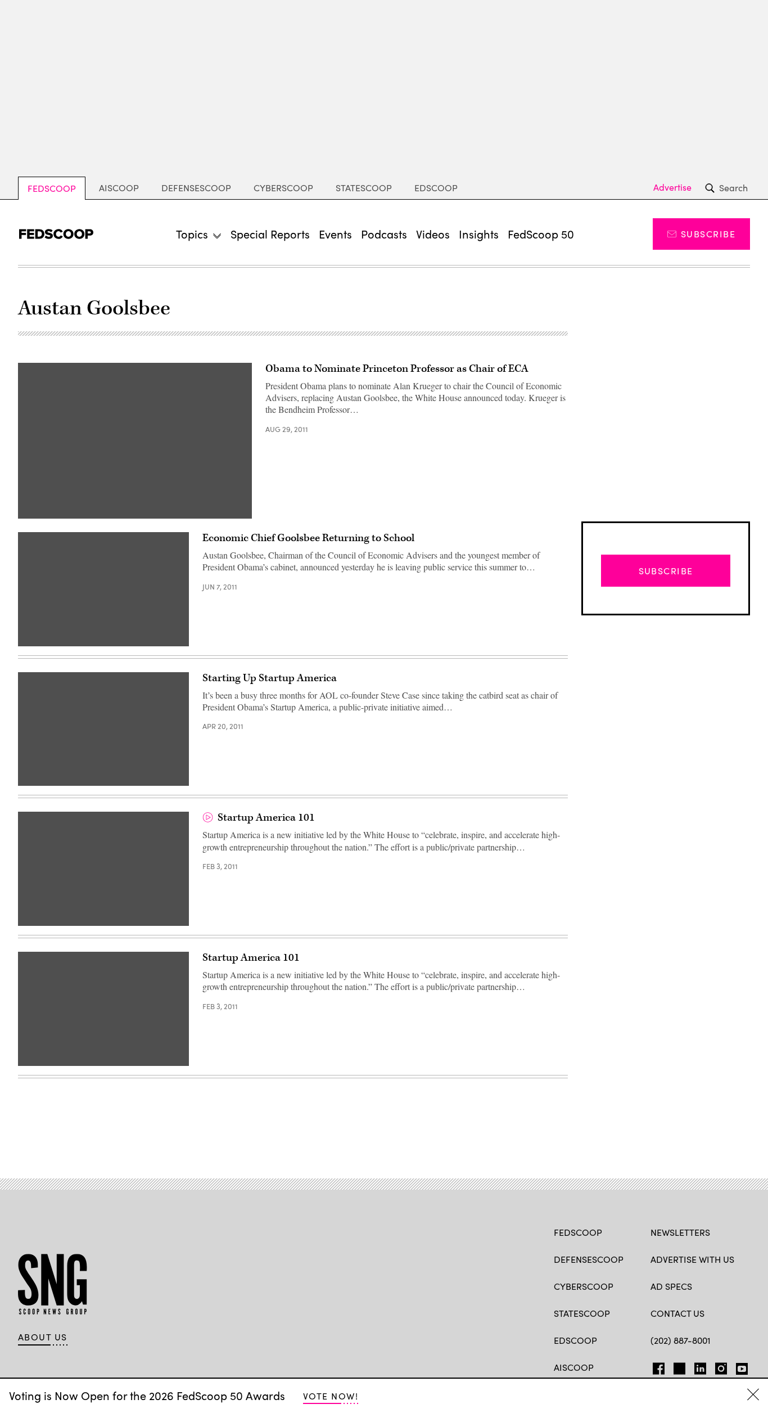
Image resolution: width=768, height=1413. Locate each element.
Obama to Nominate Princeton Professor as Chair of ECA (396, 369)
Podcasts (384, 233)
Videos (433, 233)
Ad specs (671, 1286)
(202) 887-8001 (680, 1340)
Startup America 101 (266, 818)
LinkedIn (700, 1366)
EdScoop (436, 188)
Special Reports (270, 233)
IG (717, 1366)
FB (655, 1366)
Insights (479, 233)
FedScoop (52, 188)
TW (677, 1366)
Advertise (672, 187)
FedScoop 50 (541, 233)
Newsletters (680, 1232)
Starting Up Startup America (269, 678)
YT (739, 1366)
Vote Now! (330, 1396)
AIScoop (119, 188)
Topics (192, 233)
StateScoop (364, 188)
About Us (42, 1337)
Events (335, 233)
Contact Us (677, 1313)
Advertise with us (692, 1259)
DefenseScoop (196, 188)
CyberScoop (283, 188)
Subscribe (708, 234)
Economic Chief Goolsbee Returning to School (308, 538)
